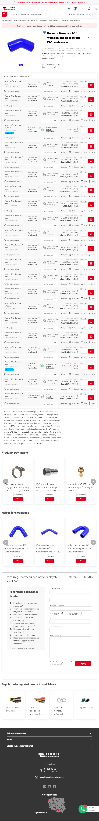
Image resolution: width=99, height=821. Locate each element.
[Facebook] (54, 787)
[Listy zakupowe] (82, 8)
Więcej (76, 131)
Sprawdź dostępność (50, 130)
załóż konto (52, 26)
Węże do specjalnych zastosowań (50, 20)
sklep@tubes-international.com (52, 777)
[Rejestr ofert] (89, 8)
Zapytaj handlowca (13, 91)
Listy (85, 91)
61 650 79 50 (50, 768)
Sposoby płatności (49, 67)
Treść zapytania (55, 635)
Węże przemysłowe (32, 20)
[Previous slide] (5, 481)
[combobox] (79, 14)
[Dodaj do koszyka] (91, 85)
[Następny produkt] (94, 37)
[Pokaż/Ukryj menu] (4, 14)
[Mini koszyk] (95, 8)
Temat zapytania (55, 627)
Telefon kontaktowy (57, 605)
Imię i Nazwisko (55, 588)
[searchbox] (37, 14)
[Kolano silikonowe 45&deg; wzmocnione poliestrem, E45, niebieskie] (21, 45)
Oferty (93, 91)
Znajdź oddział (39, 813)
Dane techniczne (48, 91)
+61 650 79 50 (86, 577)
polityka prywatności (56, 664)
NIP (51, 618)
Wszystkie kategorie (18, 20)
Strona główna (6, 20)
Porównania (75, 91)
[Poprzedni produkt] (88, 37)
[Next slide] (93, 481)
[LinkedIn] (49, 787)
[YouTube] (44, 787)
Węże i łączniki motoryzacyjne (71, 20)
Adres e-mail (54, 597)
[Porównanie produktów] (75, 8)
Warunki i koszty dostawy (51, 64)
